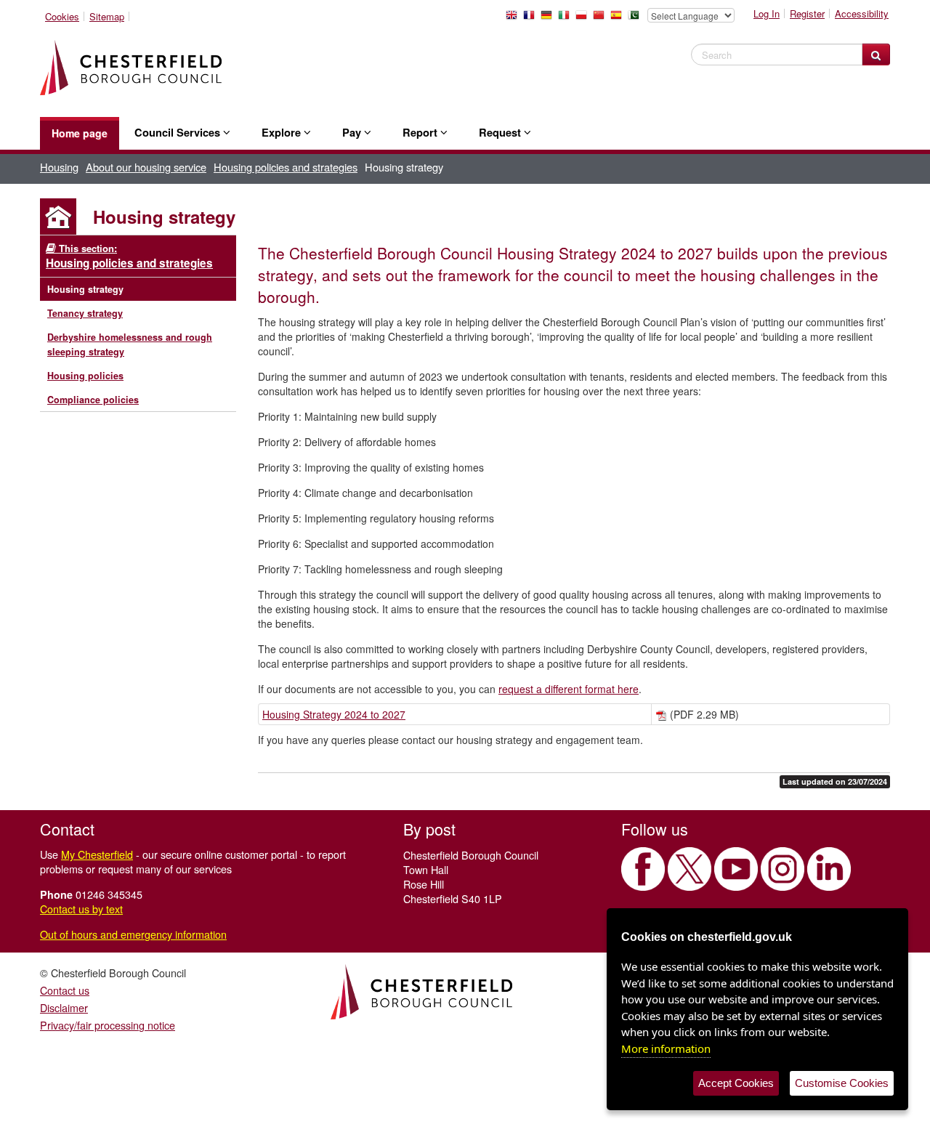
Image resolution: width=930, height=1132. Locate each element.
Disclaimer (64, 1007)
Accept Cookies (736, 1083)
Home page (80, 133)
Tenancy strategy (85, 313)
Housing (59, 166)
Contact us (64, 990)
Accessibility (862, 13)
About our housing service (146, 166)
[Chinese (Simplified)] (601, 18)
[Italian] (566, 18)
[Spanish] (619, 18)
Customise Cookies (842, 1083)
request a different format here (568, 689)
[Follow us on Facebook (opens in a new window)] (643, 869)
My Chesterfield (97, 854)
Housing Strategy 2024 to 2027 (333, 714)
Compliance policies (93, 399)
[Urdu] (636, 18)
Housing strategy (85, 289)
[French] (532, 18)
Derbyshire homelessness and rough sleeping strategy (129, 344)
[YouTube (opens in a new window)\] (736, 869)
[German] (549, 18)
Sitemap (106, 16)
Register (807, 13)
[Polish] (584, 18)
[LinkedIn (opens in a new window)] (829, 869)
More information (666, 1048)
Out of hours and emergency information (133, 934)
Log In (766, 13)
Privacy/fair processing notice (107, 1024)
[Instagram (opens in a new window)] (782, 869)
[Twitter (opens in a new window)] (689, 869)
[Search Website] (876, 54)
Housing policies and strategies (285, 166)
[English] (514, 18)
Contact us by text (81, 908)
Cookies (62, 16)
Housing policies (85, 375)
